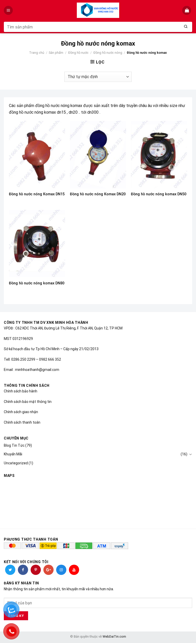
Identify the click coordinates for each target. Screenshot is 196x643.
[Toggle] (190, 454)
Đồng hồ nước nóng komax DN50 (158, 194)
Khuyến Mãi (13, 454)
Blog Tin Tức (14, 445)
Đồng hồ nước (78, 53)
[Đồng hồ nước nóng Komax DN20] (98, 154)
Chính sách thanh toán (22, 422)
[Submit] (185, 27)
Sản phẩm (56, 53)
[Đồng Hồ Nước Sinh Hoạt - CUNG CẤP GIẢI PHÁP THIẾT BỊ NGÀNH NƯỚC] (98, 10)
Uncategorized (16, 463)
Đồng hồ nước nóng (107, 53)
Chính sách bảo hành (20, 391)
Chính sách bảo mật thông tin (28, 402)
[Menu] (9, 10)
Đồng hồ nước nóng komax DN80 (36, 283)
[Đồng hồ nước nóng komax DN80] (37, 243)
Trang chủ (36, 53)
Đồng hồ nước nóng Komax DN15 (37, 194)
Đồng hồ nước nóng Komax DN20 (98, 194)
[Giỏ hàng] (187, 10)
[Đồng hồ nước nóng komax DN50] (159, 154)
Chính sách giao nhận (21, 412)
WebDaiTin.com (114, 636)
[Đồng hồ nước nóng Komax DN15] (37, 154)
